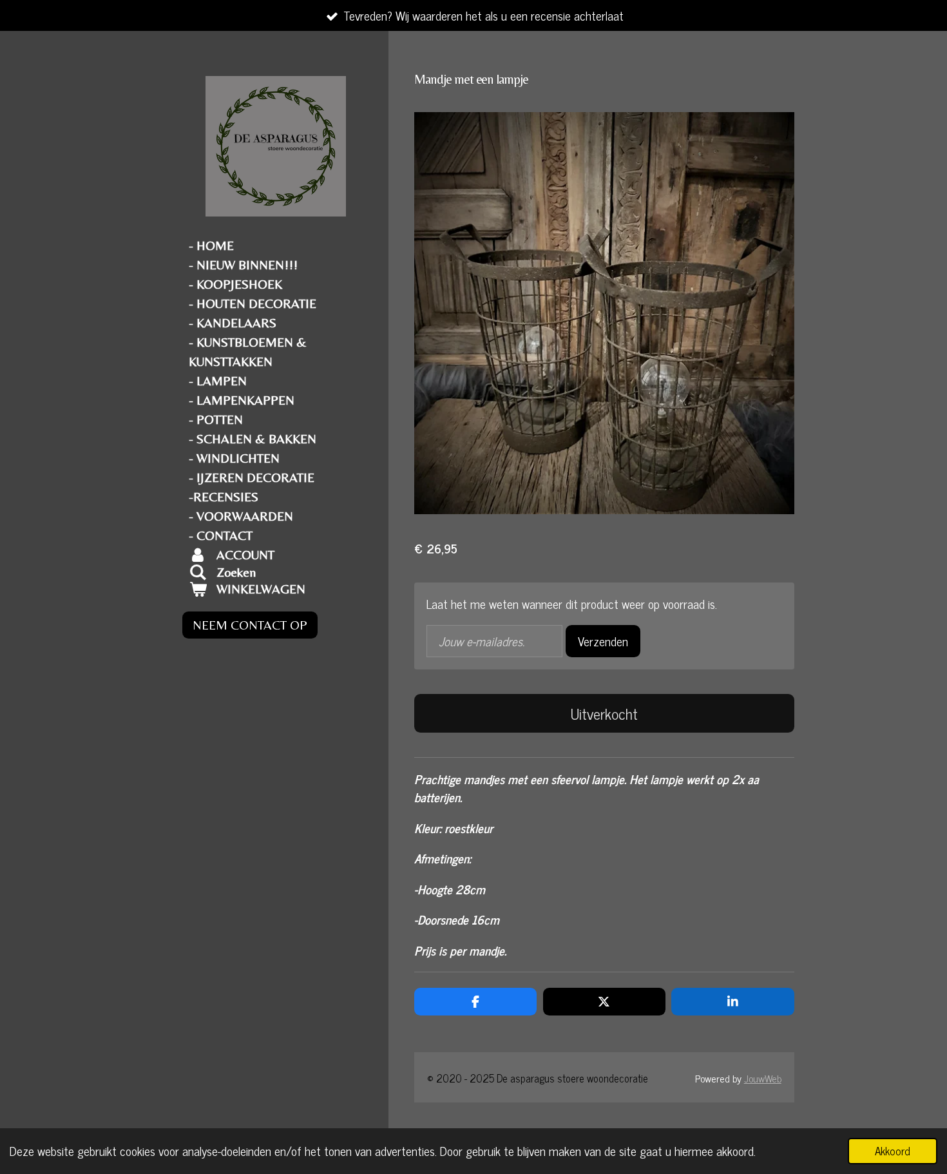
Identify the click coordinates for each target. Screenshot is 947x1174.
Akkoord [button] (892, 1151)
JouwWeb (762, 1078)
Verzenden (603, 641)
